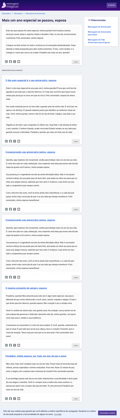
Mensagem (18, 13)
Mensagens (6, 13)
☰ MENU (111, 5)
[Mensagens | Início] (10, 4)
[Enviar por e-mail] (19, 61)
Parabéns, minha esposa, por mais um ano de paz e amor (36, 356)
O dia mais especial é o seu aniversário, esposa (31, 80)
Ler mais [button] (57, 414)
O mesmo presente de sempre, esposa (26, 288)
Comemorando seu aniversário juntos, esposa (30, 152)
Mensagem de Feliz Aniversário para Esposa (99, 41)
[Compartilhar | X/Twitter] (15, 61)
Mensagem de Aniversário (35, 13)
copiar (76, 62)
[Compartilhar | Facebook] (10, 61)
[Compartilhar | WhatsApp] (6, 61)
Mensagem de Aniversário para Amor (99, 33)
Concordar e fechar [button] (107, 413)
